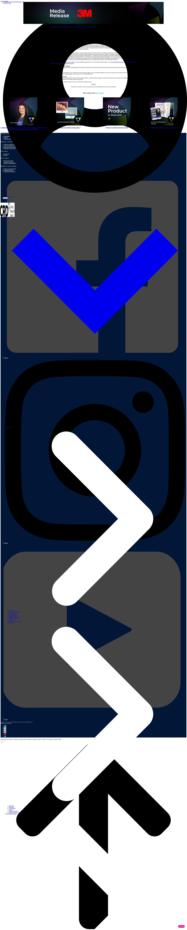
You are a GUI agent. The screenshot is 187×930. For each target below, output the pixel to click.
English (7, 199)
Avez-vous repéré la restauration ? (70, 127)
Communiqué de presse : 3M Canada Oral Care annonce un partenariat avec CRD (78, 26)
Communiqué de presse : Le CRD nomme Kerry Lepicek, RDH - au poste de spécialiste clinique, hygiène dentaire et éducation (23, 128)
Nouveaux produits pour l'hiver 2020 (117, 127)
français (5, 198)
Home (52, 26)
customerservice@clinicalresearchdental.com (13, 1)
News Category (99, 93)
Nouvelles (56, 26)
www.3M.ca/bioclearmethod (116, 62)
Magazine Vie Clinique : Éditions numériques (163, 127)
